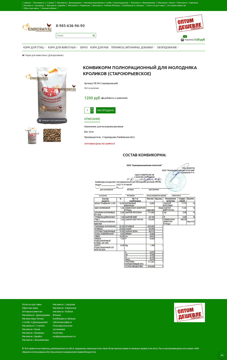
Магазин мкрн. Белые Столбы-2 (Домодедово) (35, 320)
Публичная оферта (62, 322)
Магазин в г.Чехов (166, 3)
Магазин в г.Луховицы (33, 5)
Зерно (84, 47)
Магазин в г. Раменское (79, 5)
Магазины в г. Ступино (43, 3)
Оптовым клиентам (176, 5)
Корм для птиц (33, 47)
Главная (27, 3)
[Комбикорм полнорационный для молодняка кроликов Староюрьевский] (32, 135)
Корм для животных (62, 47)
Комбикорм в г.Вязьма (133, 5)
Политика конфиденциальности (64, 335)
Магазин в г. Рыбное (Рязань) (106, 5)
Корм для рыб (99, 47)
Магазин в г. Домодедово (69, 3)
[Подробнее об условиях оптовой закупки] (189, 23)
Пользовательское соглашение (62, 328)
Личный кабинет (49, 8)
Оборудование (167, 47)
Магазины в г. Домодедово (36, 315)
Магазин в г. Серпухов (187, 3)
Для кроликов (55, 55)
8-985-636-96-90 (70, 26)
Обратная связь (31, 8)
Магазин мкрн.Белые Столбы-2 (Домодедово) (106, 3)
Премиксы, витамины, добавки (132, 47)
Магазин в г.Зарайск (56, 5)
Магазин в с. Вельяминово (143, 3)
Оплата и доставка (155, 5)
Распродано (105, 110)
